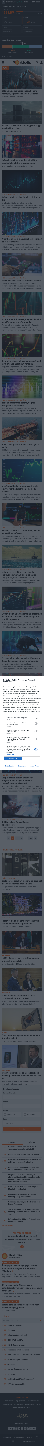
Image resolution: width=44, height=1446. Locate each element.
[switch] (35, 723)
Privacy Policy (34, 766)
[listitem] (22, 718)
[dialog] (22, 723)
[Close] (40, 680)
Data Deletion (10, 766)
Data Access (22, 766)
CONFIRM (13, 758)
